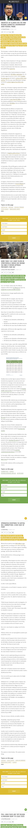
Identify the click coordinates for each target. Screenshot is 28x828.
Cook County (5, 209)
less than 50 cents (13, 440)
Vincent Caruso (5, 29)
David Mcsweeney (20, 760)
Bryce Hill (4, 269)
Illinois (11, 471)
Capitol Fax (12, 68)
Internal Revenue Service (8, 473)
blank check (4, 459)
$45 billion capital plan (16, 74)
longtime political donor (14, 153)
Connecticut (4, 471)
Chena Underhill (11, 269)
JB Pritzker (20, 473)
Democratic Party (15, 209)
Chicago (10, 207)
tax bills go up (16, 287)
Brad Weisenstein (6, 819)
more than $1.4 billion (15, 99)
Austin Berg (5, 529)
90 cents (3, 417)
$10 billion (12, 103)
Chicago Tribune (19, 207)
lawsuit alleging (19, 183)
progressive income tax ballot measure (10, 289)
